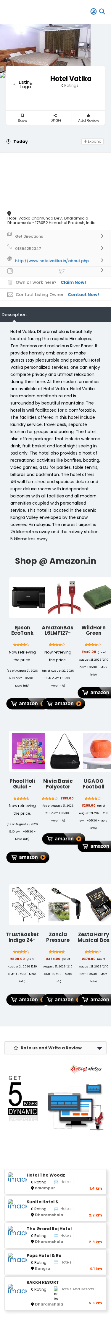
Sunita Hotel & (43, 1202)
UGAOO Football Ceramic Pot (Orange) (93, 789)
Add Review (88, 120)
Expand (94, 141)
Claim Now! (73, 282)
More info (21, 685)
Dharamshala (49, 1214)
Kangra (42, 1268)
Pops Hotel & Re (44, 1255)
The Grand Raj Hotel (49, 1229)
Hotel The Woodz (46, 1175)
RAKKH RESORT (43, 1282)
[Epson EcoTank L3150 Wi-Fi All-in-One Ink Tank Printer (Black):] (29, 597)
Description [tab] (14, 314)
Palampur (45, 1188)
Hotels (66, 1181)
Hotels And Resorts (77, 1289)
